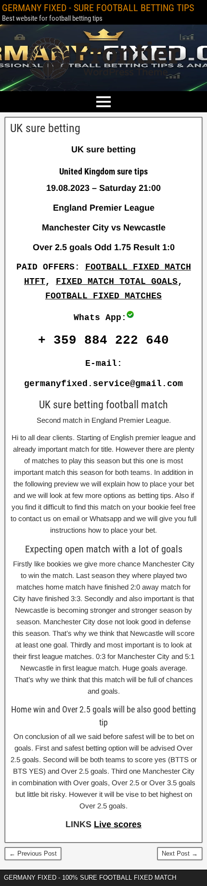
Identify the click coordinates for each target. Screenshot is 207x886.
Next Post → (180, 853)
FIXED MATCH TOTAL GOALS (117, 281)
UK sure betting (45, 128)
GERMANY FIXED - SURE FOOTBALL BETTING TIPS (98, 7)
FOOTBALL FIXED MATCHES (103, 296)
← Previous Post (33, 853)
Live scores (118, 824)
